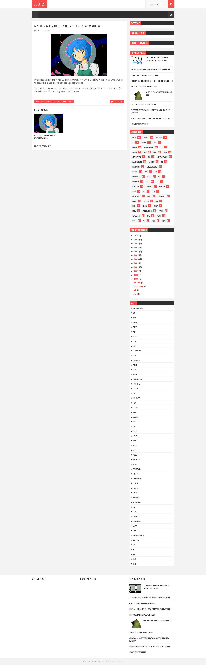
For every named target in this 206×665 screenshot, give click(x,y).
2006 (136, 251)
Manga (71, 102)
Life (158, 181)
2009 (136, 239)
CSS (156, 172)
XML (149, 157)
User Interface (148, 147)
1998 (136, 278)
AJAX (146, 172)
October (137, 282)
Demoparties (50, 102)
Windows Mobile (152, 167)
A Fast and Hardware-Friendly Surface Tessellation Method (157, 59)
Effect (149, 176)
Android (162, 186)
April (135, 293)
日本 (163, 221)
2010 (136, 235)
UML (148, 216)
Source (39, 4)
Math (165, 152)
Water (134, 221)
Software (159, 137)
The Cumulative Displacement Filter (144, 86)
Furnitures (161, 196)
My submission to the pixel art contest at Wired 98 (45, 136)
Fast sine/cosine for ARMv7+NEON (143, 104)
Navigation (136, 167)
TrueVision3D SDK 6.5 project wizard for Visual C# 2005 (152, 118)
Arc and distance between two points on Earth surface (151, 69)
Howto (134, 147)
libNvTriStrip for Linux (139, 124)
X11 (144, 221)
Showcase (149, 186)
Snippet (145, 137)
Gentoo (134, 201)
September (138, 286)
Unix (155, 142)
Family (149, 196)
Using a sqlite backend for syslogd (144, 75)
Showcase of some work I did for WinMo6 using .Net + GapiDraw (151, 111)
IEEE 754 (146, 201)
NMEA (134, 211)
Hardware (135, 181)
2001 (136, 270)
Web (145, 152)
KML (157, 201)
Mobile (144, 142)
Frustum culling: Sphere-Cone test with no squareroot (152, 80)
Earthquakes (136, 196)
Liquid (145, 206)
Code (134, 137)
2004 (136, 259)
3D (133, 142)
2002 (136, 267)
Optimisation (136, 157)
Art (42, 102)
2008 (136, 243)
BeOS (154, 152)
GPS (159, 176)
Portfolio (135, 186)
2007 (136, 247)
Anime (37, 102)
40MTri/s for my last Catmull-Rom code (159, 93)
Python (161, 211)
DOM (153, 191)
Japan (64, 102)
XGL (161, 147)
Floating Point (137, 162)
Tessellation (136, 216)
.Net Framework (162, 157)
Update (159, 216)
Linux (134, 206)
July (135, 290)
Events (58, 102)
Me (162, 162)
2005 (136, 255)
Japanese (151, 162)
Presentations (147, 211)
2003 (136, 263)
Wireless (135, 172)
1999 (136, 274)
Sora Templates (98, 661)
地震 (153, 221)
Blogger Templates (115, 661)
